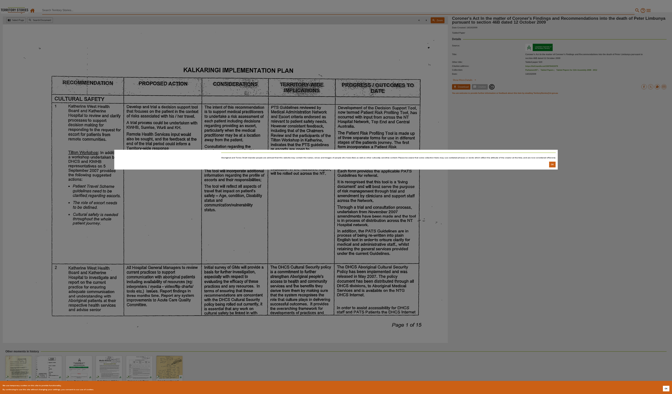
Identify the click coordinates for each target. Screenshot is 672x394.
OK (552, 164)
